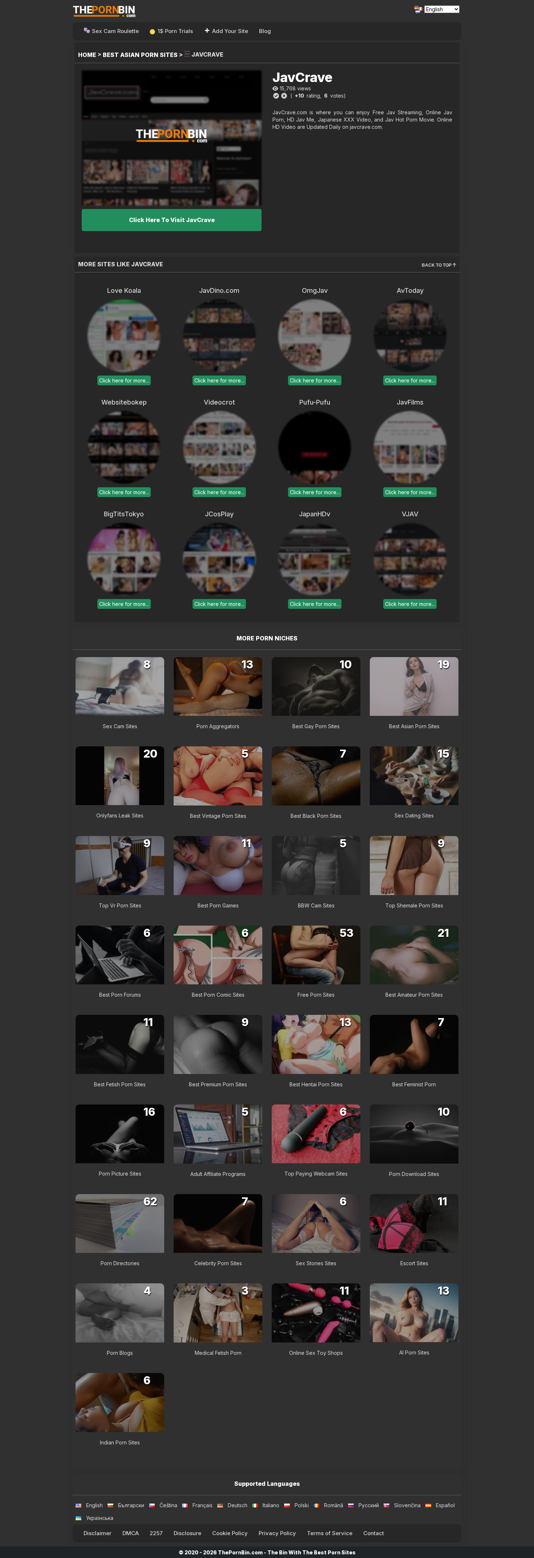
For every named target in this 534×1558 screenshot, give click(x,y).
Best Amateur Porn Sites (414, 995)
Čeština (168, 1505)
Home (87, 54)
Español (445, 1505)
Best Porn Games (218, 905)
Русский (369, 1505)
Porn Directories (120, 1263)
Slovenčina (407, 1505)
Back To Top (437, 265)
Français (203, 1505)
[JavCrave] (172, 137)
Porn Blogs (120, 1353)
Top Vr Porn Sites (120, 905)
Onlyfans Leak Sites (119, 815)
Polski (302, 1505)
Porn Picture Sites (120, 1173)
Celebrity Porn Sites (218, 1263)
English (94, 1505)
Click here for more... (124, 380)
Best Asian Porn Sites (140, 54)
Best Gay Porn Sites (316, 726)
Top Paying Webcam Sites (316, 1173)
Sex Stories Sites (316, 1263)
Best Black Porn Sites (316, 816)
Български (131, 1505)
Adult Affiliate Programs (218, 1174)
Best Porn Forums (120, 995)
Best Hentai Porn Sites (316, 1084)
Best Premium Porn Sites (218, 1084)
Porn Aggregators (218, 726)
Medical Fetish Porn (218, 1353)
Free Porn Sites (316, 995)
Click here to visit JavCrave (172, 220)
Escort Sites (414, 1263)
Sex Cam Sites (120, 726)
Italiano (271, 1505)
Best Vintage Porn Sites (218, 816)
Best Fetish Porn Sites (120, 1084)
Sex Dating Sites (414, 815)
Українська (99, 1518)
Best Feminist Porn (414, 1084)
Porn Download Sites (414, 1174)
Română (333, 1505)
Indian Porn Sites (120, 1442)
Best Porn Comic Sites (218, 995)
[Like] (276, 95)
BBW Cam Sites (316, 905)
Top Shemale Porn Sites (414, 905)
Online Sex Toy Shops (316, 1353)
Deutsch (237, 1505)
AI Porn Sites (414, 1352)
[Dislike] (284, 95)
